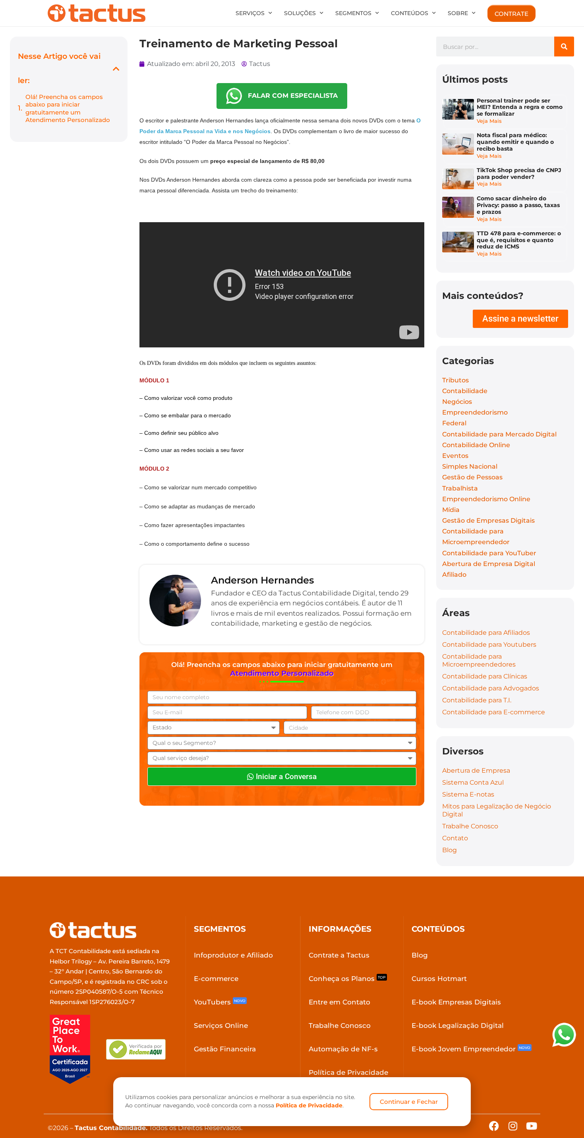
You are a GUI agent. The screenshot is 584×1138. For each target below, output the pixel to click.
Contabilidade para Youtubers (489, 644)
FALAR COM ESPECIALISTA (290, 95)
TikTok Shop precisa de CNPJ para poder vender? (519, 173)
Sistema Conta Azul (473, 782)
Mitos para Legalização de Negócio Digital (496, 810)
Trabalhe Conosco (470, 826)
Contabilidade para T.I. (476, 700)
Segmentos (353, 13)
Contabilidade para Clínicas (484, 676)
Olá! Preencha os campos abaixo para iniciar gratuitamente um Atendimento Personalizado (67, 108)
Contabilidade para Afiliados (486, 632)
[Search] (564, 46)
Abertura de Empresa (476, 770)
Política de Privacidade (309, 1105)
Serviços (250, 13)
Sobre (458, 13)
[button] (116, 68)
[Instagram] (513, 1126)
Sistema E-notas (468, 794)
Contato (455, 838)
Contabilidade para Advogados (490, 688)
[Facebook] (494, 1126)
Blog (449, 850)
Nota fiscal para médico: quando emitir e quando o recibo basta (515, 142)
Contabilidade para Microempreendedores (479, 660)
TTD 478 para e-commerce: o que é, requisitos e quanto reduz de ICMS (519, 240)
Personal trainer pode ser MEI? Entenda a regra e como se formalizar (520, 107)
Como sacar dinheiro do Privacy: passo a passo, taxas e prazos (518, 205)
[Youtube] (531, 1126)
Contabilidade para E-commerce (493, 712)
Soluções (300, 13)
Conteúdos (409, 13)
